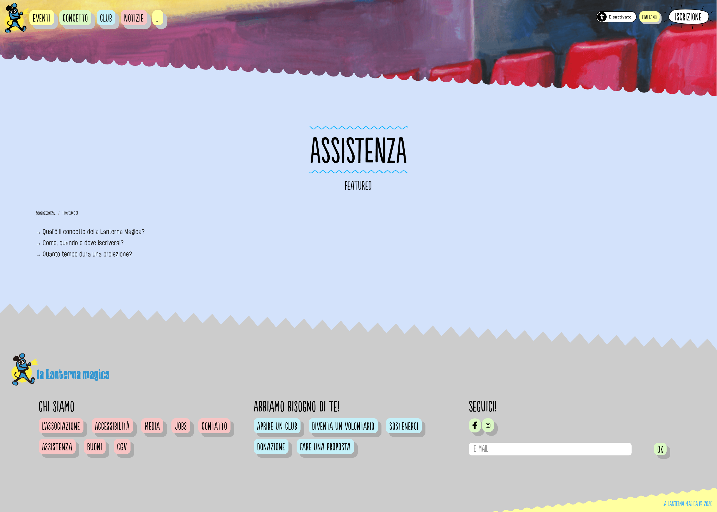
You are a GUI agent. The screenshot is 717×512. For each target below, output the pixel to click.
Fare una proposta (325, 447)
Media (152, 426)
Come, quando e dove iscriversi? (83, 242)
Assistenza (45, 212)
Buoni (94, 447)
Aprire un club (277, 426)
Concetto (75, 18)
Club (106, 18)
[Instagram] (488, 425)
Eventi (42, 18)
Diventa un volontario (343, 426)
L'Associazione (61, 426)
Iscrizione (688, 17)
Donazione (271, 447)
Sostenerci (403, 426)
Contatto (214, 426)
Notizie (134, 18)
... (158, 18)
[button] (649, 16)
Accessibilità (112, 426)
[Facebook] (475, 425)
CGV (122, 447)
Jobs (181, 426)
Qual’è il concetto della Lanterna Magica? (94, 231)
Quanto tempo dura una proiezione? (87, 254)
